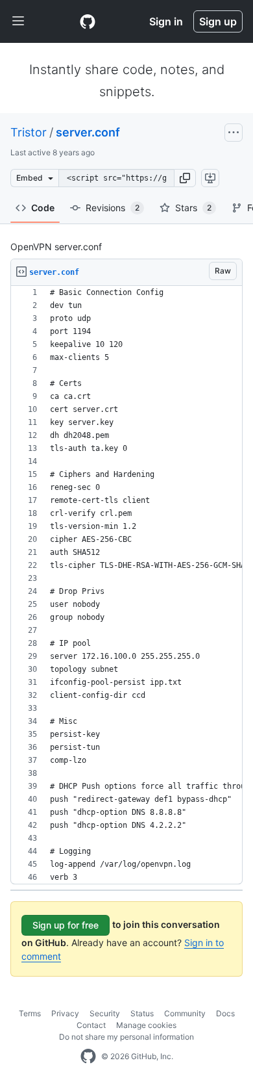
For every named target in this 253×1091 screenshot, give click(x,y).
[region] (126, 585)
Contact (91, 1025)
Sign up (218, 21)
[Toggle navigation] (18, 21)
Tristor (28, 132)
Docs (225, 1013)
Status (142, 1013)
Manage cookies (146, 1025)
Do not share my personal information (126, 1037)
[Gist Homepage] (87, 21)
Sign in (166, 21)
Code (42, 207)
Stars (193, 207)
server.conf (88, 132)
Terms (30, 1013)
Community (185, 1013)
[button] (185, 178)
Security (105, 1013)
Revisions (112, 207)
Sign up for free (65, 925)
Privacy (65, 1013)
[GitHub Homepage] (88, 1056)
